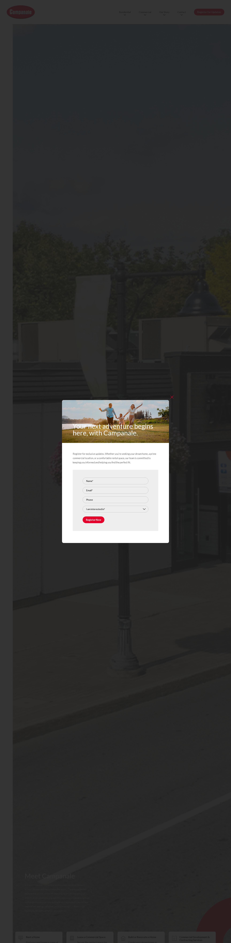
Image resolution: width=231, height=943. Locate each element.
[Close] (172, 397)
